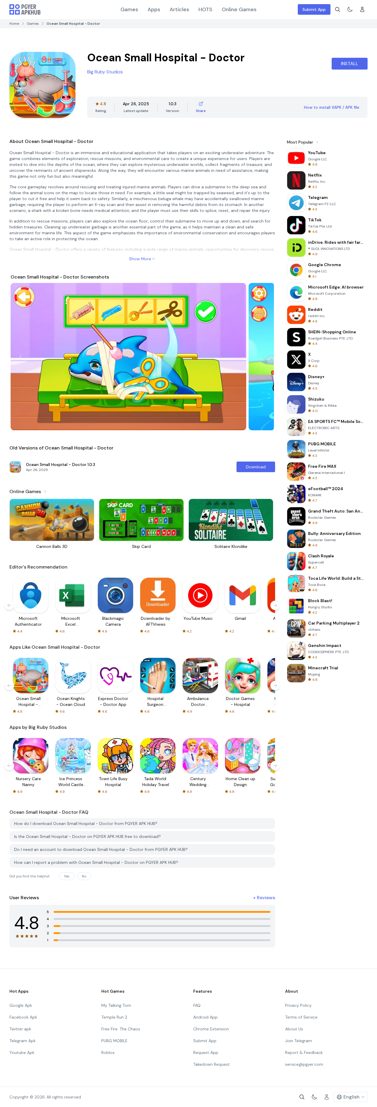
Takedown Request (211, 1064)
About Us (294, 1029)
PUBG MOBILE (114, 1040)
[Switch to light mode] (350, 9)
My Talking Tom (116, 1005)
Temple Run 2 (114, 1017)
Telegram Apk (22, 1040)
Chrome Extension (211, 1029)
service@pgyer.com (304, 1064)
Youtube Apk (21, 1052)
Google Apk (20, 1005)
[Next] (264, 356)
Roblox (108, 1052)
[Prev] (20, 356)
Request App (205, 1052)
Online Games (239, 9)
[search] (337, 9)
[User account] (362, 9)
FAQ (197, 1005)
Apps (154, 9)
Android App (205, 1017)
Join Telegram (298, 1040)
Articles (179, 9)
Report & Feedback (304, 1052)
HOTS (205, 9)
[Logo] (25, 9)
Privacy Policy (298, 1005)
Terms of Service (301, 1017)
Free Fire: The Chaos (120, 1029)
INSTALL (349, 63)
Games (129, 9)
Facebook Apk (23, 1017)
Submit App (314, 9)
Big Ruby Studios (105, 72)
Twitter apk (20, 1029)
